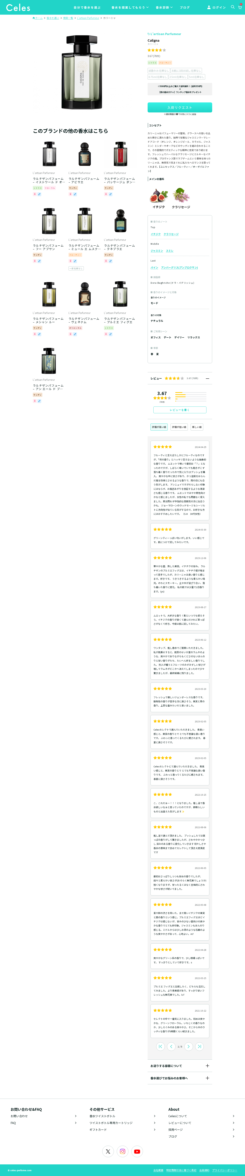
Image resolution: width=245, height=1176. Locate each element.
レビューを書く (180, 409)
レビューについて (179, 1123)
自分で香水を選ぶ (87, 7)
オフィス (156, 337)
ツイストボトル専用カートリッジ (111, 1123)
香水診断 (162, 7)
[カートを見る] (240, 8)
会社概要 (158, 1170)
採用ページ (175, 1129)
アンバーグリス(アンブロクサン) (179, 267)
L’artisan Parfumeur (166, 33)
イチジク (156, 234)
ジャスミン (157, 250)
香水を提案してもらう (128, 7)
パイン (154, 267)
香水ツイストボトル (102, 1116)
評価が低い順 (179, 427)
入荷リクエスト (179, 107)
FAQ (13, 1123)
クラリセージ (171, 234)
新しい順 (197, 427)
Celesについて (177, 1116)
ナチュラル (157, 320)
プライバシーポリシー (224, 1170)
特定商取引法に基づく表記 (181, 1170)
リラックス (193, 337)
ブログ (185, 7)
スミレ (169, 250)
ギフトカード (98, 1129)
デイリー (179, 337)
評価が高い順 (159, 427)
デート (167, 337)
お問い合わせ (19, 1116)
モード (154, 303)
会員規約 (204, 1170)
